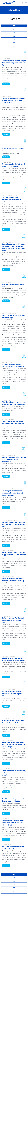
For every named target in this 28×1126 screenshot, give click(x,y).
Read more (6, 84)
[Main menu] (26, 3)
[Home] (8, 3)
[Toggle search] (22, 3)
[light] (24, 8)
